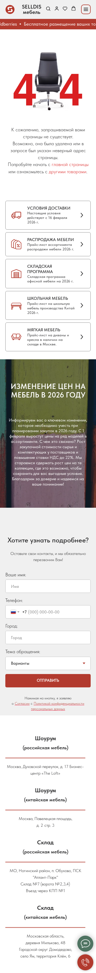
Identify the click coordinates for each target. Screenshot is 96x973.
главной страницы (70, 164)
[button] (48, 9)
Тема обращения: (22, 643)
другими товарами (67, 171)
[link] (56, 9)
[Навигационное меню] (86, 9)
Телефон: (14, 591)
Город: (11, 617)
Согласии (22, 695)
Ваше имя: (15, 566)
